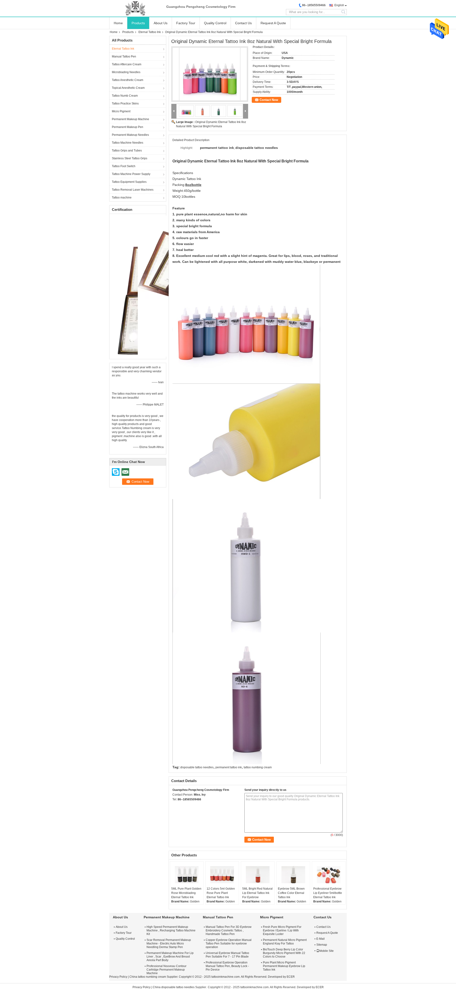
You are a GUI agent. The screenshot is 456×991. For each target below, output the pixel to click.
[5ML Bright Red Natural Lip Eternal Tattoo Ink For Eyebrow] (257, 875)
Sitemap (321, 944)
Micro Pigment (121, 111)
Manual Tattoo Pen (124, 56)
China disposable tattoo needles (174, 987)
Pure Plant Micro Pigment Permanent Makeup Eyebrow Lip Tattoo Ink (284, 966)
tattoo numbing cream (258, 767)
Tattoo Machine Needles (127, 142)
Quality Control (215, 23)
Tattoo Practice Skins (125, 103)
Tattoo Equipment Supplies (129, 182)
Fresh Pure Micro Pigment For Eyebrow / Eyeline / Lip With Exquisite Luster (282, 930)
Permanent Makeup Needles (130, 135)
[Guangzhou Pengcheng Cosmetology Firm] (135, 8)
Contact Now (269, 100)
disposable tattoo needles (197, 767)
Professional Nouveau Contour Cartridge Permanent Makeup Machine (166, 969)
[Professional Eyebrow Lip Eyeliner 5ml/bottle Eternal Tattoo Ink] (328, 875)
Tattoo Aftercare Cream (126, 64)
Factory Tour (185, 23)
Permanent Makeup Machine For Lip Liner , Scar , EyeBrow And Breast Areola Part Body (170, 956)
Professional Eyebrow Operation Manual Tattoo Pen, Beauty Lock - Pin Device (227, 966)
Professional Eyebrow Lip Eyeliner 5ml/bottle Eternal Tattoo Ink (327, 893)
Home (118, 23)
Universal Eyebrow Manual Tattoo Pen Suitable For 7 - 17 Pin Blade (227, 954)
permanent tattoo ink (228, 767)
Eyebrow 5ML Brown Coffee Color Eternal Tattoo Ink (291, 893)
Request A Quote (273, 23)
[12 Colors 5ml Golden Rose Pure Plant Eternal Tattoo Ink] (222, 875)
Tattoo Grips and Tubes (127, 150)
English (339, 5)
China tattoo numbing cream (147, 976)
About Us (160, 23)
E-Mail (320, 938)
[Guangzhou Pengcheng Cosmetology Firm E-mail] (181, 805)
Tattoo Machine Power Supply (131, 174)
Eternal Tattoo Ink (149, 32)
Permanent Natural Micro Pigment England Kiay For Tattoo (285, 941)
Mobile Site (326, 951)
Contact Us (243, 23)
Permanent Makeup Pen (127, 127)
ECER (291, 976)
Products (138, 23)
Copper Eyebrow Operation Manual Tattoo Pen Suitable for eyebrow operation (229, 943)
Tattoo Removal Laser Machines (132, 189)
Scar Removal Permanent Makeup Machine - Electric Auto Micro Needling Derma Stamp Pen (169, 943)
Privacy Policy (118, 976)
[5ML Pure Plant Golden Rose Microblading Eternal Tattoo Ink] (186, 875)
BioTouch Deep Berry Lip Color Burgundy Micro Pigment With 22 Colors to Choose (284, 953)
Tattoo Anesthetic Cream (127, 80)
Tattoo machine (122, 197)
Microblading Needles (126, 72)
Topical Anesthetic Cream (128, 88)
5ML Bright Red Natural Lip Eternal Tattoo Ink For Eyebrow (257, 893)
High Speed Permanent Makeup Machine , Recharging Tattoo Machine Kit (171, 930)
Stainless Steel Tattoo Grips (129, 158)
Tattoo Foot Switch (123, 166)
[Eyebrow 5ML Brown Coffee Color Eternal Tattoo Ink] (293, 875)
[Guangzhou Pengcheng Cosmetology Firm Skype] (175, 805)
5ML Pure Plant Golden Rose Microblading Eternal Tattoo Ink (186, 893)
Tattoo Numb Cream (125, 95)
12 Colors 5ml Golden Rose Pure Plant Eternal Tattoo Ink (221, 893)
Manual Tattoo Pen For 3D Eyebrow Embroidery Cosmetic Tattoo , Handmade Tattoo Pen (229, 930)
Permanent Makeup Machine (130, 119)
